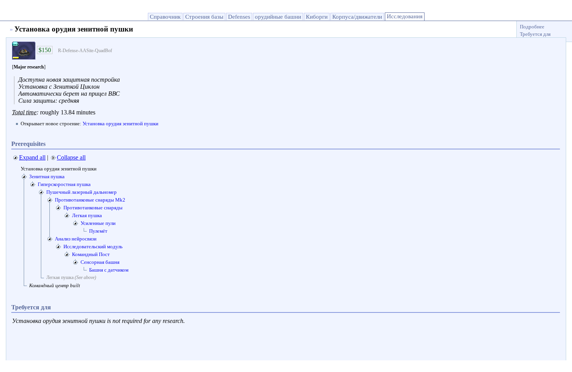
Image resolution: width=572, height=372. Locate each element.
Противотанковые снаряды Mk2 (90, 200)
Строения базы (204, 17)
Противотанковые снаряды (93, 208)
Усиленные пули (98, 223)
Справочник (165, 17)
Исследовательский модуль (93, 246)
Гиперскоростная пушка (64, 184)
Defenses (239, 17)
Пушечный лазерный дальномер (81, 192)
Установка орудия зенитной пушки (120, 123)
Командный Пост (91, 254)
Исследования (405, 16)
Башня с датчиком (108, 270)
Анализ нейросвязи (76, 239)
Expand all (32, 157)
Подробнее (532, 27)
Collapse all (71, 157)
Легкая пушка (87, 215)
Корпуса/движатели (357, 17)
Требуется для (535, 34)
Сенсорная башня (100, 262)
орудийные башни (278, 17)
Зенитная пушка (47, 176)
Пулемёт (98, 231)
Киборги (317, 17)
